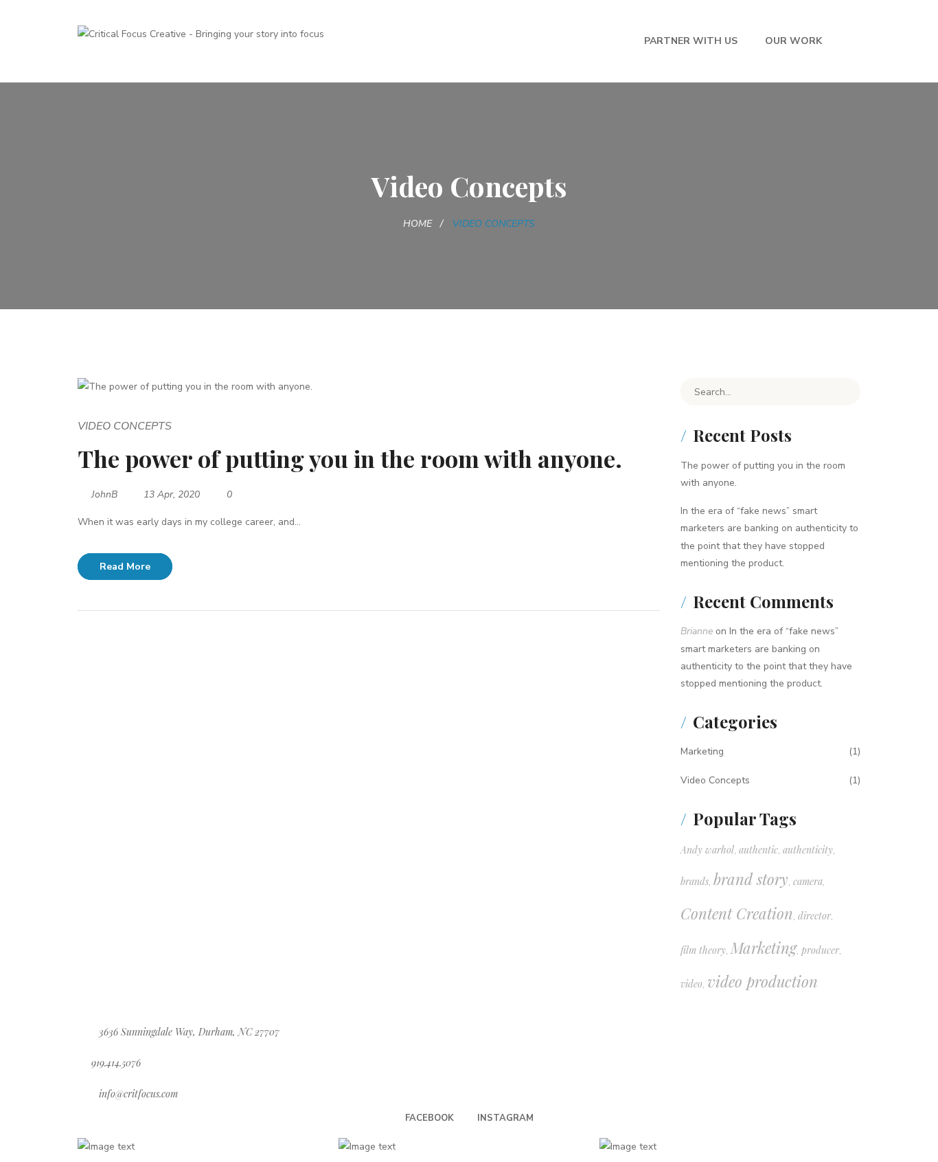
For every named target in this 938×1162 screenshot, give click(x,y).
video (691, 983)
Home (417, 223)
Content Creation (736, 913)
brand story (750, 879)
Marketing (702, 751)
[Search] (839, 391)
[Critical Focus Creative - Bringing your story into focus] (201, 33)
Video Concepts (125, 426)
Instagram (505, 1118)
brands (694, 881)
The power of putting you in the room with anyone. (350, 458)
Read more (125, 566)
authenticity (808, 849)
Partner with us (690, 40)
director (814, 915)
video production (762, 981)
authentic (758, 849)
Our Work (793, 40)
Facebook (429, 1118)
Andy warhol (707, 849)
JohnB (104, 494)
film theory (703, 950)
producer (820, 950)
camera (808, 881)
